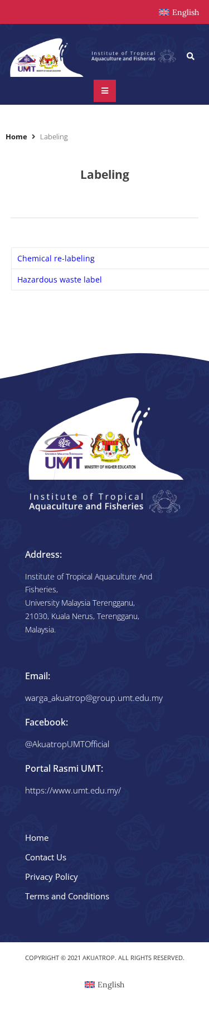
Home (16, 137)
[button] (190, 56)
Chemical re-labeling (56, 258)
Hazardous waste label (59, 279)
